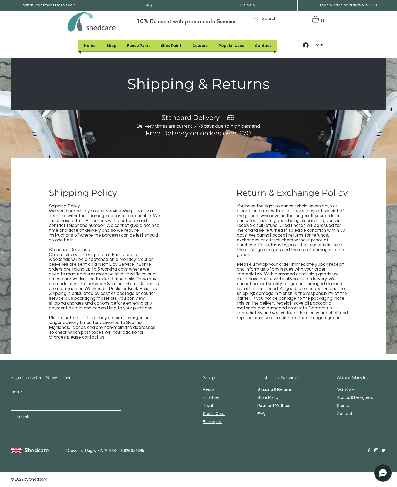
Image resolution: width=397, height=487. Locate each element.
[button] (320, 19)
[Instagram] (376, 450)
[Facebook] (369, 450)
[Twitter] (383, 450)
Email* (16, 392)
